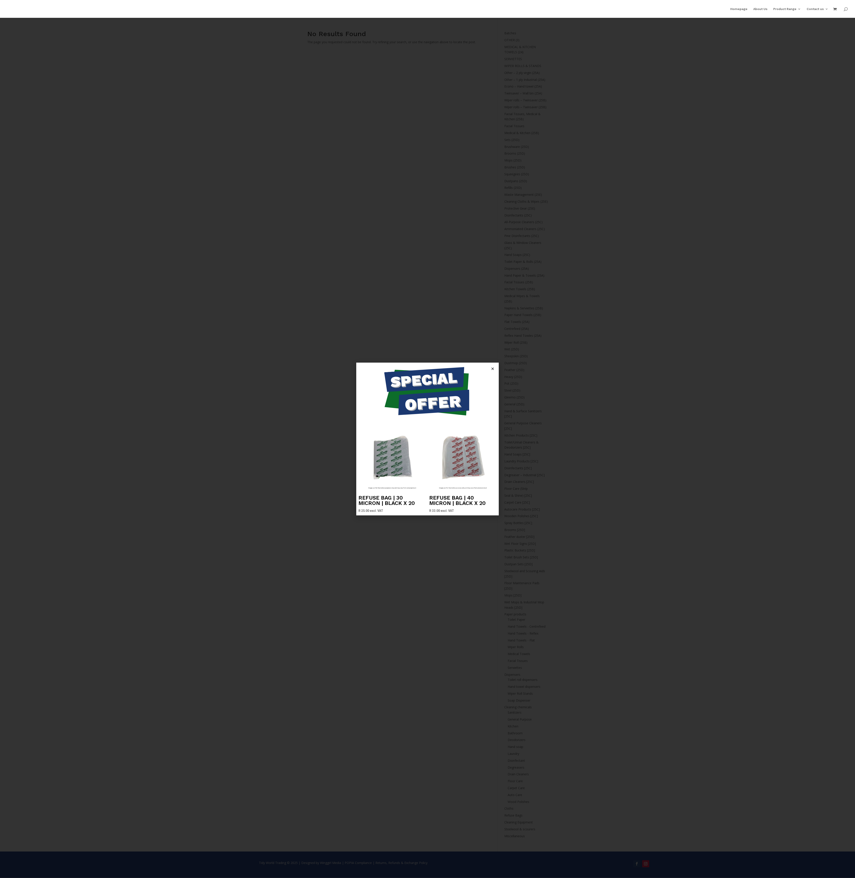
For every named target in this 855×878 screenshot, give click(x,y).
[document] (427, 439)
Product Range (784, 9)
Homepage (738, 9)
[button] (492, 368)
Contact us (815, 9)
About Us (760, 9)
